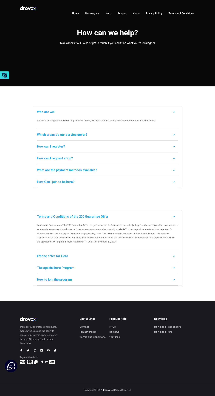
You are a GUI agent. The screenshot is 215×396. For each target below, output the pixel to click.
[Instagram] (34, 350)
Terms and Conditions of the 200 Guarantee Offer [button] (72, 216)
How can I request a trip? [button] (55, 158)
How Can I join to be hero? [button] (56, 182)
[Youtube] (48, 350)
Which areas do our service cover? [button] (62, 135)
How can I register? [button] (51, 146)
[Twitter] (27, 350)
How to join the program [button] (54, 279)
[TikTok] (55, 350)
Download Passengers (167, 326)
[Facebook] (21, 350)
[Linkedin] (41, 350)
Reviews (114, 331)
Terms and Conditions (92, 337)
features (114, 337)
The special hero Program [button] (55, 268)
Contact (84, 326)
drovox (106, 390)
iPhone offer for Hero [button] (52, 256)
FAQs (112, 326)
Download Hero (163, 331)
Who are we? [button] (46, 112)
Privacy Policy (87, 331)
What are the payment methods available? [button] (67, 170)
